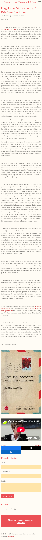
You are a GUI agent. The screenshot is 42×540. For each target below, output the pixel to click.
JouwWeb (21, 522)
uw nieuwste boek (10, 29)
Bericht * (4, 481)
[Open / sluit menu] (39, 2)
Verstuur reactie (7, 496)
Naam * (3, 462)
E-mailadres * (5, 472)
